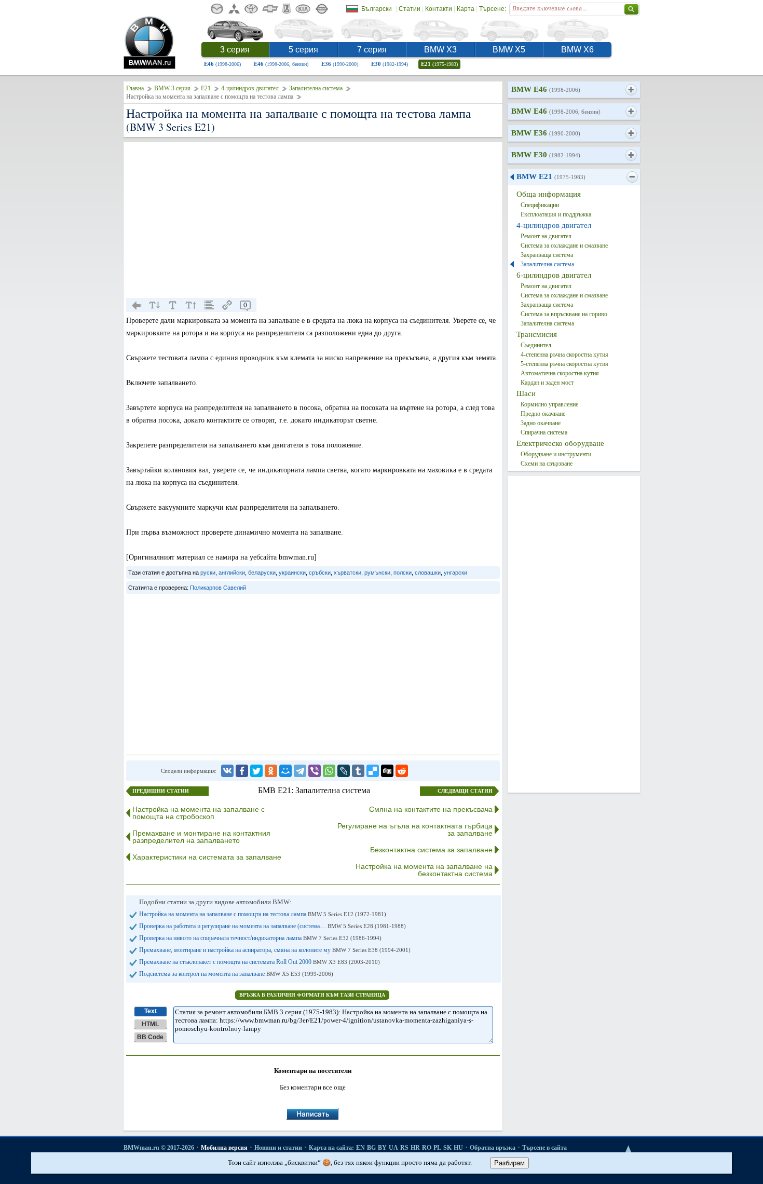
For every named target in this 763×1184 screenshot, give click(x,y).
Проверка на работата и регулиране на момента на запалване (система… (272, 926)
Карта (465, 8)
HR (415, 1147)
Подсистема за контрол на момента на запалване (236, 973)
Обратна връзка (492, 1147)
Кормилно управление (549, 404)
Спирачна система (544, 432)
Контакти (438, 8)
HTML (150, 1024)
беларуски (262, 572)
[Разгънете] (630, 90)
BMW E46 (545, 89)
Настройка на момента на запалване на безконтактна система (424, 870)
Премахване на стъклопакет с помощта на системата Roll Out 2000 (259, 961)
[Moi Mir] (285, 771)
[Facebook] (242, 771)
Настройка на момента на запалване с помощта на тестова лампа (262, 914)
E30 (389, 64)
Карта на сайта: (331, 1147)
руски (207, 572)
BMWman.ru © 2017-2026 (159, 1147)
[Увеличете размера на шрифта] (191, 305)
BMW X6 (577, 49)
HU (458, 1147)
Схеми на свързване (547, 463)
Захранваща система (547, 254)
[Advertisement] (313, 220)
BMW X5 (509, 49)
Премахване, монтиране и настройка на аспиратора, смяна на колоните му (275, 950)
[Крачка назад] (136, 305)
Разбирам (509, 1163)
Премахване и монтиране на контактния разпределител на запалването (201, 836)
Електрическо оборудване (560, 443)
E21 (439, 64)
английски (232, 572)
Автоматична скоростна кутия (560, 373)
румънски (377, 572)
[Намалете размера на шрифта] (154, 305)
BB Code (150, 1037)
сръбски (320, 572)
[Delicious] (372, 771)
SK (447, 1147)
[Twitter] (256, 771)
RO (426, 1147)
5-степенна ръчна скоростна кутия (564, 364)
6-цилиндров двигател (553, 275)
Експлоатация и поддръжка (556, 214)
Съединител (536, 345)
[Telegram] (300, 771)
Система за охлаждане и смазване (564, 245)
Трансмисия (536, 334)
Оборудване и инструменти (556, 454)
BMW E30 (545, 155)
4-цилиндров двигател (250, 88)
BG (371, 1147)
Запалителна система (316, 88)
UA (393, 1147)
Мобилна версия (224, 1147)
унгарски (455, 572)
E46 (222, 64)
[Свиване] (631, 177)
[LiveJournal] (343, 771)
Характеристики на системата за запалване (206, 857)
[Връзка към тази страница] (227, 305)
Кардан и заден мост (547, 382)
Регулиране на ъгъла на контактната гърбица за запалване (415, 829)
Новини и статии (278, 1147)
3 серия (235, 49)
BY (382, 1147)
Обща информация (548, 194)
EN (360, 1147)
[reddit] (402, 771)
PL (437, 1147)
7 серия (372, 49)
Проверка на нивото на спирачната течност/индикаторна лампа (260, 938)
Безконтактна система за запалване (431, 849)
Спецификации (540, 205)
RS (404, 1147)
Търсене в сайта (544, 1147)
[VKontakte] (227, 771)
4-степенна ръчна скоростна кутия (564, 354)
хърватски (347, 572)
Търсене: (492, 8)
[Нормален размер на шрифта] (173, 305)
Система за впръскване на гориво (564, 314)
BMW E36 (545, 133)
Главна (135, 88)
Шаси (526, 393)
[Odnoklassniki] (271, 771)
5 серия (303, 49)
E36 (339, 64)
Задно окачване (541, 423)
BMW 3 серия (172, 88)
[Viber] (314, 771)
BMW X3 (440, 49)
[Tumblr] (358, 771)
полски (402, 572)
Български (376, 8)
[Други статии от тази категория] (209, 305)
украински (292, 572)
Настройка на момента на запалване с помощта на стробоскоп (198, 813)
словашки (428, 572)
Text (150, 1011)
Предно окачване (543, 413)
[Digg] (387, 771)
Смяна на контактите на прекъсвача (431, 809)
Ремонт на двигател (546, 236)
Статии (409, 8)
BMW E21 (550, 176)
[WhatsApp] (329, 771)
